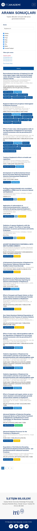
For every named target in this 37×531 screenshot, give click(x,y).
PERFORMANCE (7, 122)
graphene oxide (18, 117)
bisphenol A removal (27, 114)
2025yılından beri (7, 59)
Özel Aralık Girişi (7, 63)
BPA (30, 120)
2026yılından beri (7, 57)
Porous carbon (7, 97)
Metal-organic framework (10, 94)
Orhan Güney (7, 182)
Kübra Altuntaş (7, 114)
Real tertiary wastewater (9, 151)
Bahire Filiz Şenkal (8, 199)
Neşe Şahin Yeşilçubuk (9, 166)
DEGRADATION (16, 122)
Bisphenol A (29, 97)
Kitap (6, 40)
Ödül (6, 42)
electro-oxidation (8, 117)
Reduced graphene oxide (24, 145)
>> (11, 468)
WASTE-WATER (23, 120)
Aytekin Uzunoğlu (8, 92)
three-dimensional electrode (11, 120)
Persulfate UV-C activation (10, 145)
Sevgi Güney (7, 289)
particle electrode (28, 117)
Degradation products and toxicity (12, 148)
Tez (6, 44)
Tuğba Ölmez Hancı (8, 216)
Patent (6, 35)
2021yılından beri (7, 60)
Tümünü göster (7, 55)
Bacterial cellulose (22, 94)
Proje (6, 37)
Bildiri (6, 46)
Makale (7, 33)
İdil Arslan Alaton (8, 143)
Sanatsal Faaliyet (9, 48)
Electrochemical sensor (18, 97)
